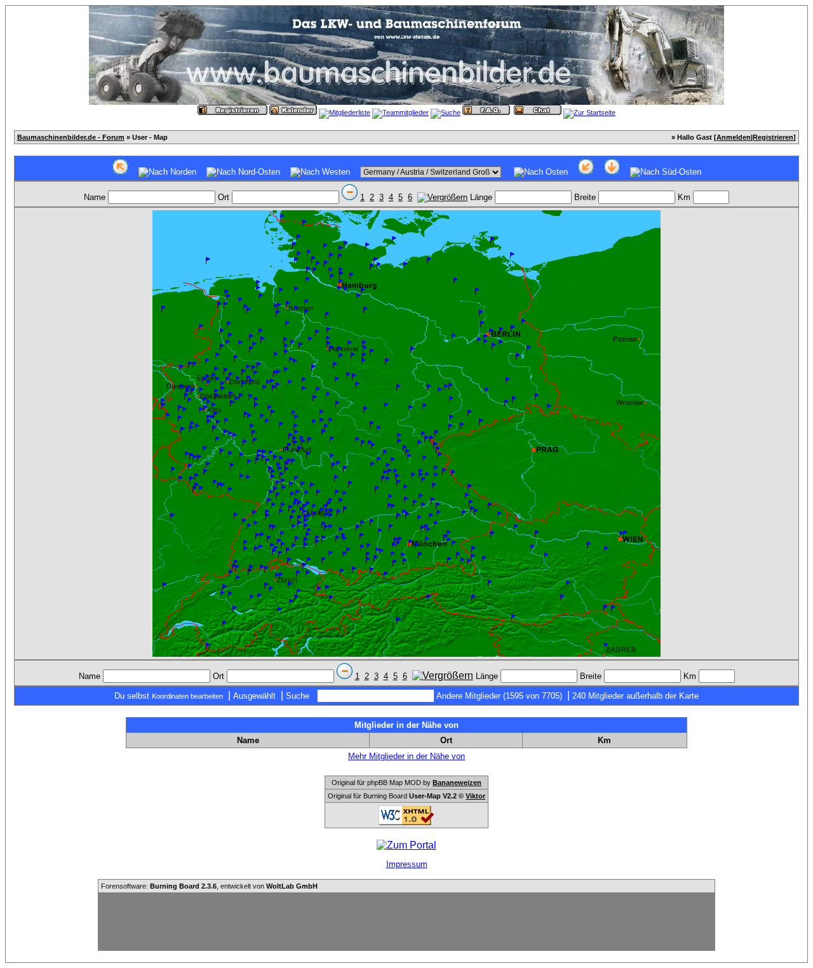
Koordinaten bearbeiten (187, 696)
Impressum (406, 864)
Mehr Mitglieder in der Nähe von (406, 756)
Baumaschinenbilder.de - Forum (70, 137)
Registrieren (773, 137)
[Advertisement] (406, 921)
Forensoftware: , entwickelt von (209, 886)
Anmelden (733, 137)
